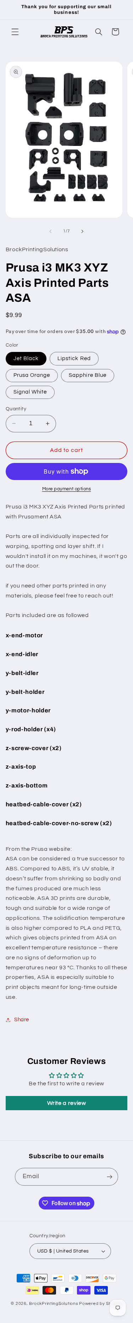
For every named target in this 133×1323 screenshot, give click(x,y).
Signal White (30, 392)
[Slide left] (50, 231)
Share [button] (21, 1019)
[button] (15, 31)
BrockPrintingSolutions (53, 1304)
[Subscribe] (109, 1176)
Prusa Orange (31, 375)
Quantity (16, 408)
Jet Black (26, 358)
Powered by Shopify (100, 1304)
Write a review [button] (66, 1103)
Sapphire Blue (87, 375)
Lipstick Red (74, 358)
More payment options (66, 489)
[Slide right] (82, 231)
